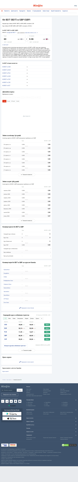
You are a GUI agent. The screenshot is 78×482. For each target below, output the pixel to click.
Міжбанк (28, 392)
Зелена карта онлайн (31, 437)
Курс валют (28, 389)
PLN (5, 332)
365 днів (13, 101)
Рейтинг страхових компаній (66, 437)
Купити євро (46, 414)
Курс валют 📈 (9, 379)
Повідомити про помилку (9, 394)
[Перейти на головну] (39, 5)
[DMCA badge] (69, 445)
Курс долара (46, 389)
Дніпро (32, 318)
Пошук (19, 390)
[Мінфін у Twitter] (11, 401)
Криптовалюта (56, 11)
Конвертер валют (30, 394)
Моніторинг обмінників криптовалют (34, 395)
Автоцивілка (29, 439)
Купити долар (29, 414)
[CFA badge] (20, 445)
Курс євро (62, 389)
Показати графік (27, 350)
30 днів (8, 101)
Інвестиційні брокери (64, 390)
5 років (17, 101)
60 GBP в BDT (5, 44)
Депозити (14, 11)
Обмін (47, 324)
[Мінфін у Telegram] (7, 401)
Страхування (36, 11)
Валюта (6, 11)
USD (5, 324)
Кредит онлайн (46, 394)
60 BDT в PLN (6, 73)
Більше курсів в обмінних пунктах (15, 345)
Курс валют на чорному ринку (66, 412)
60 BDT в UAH (6, 76)
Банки (29, 11)
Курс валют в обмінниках (48, 412)
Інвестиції (46, 11)
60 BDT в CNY (6, 79)
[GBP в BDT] (26, 39)
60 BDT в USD (6, 66)
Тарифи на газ (63, 392)
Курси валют (5, 371)
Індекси (65, 11)
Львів (14, 318)
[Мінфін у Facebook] (2, 401)
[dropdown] (41, 318)
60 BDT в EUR (6, 70)
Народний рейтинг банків (65, 394)
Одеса (37, 318)
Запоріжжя (20, 318)
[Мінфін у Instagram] (15, 401)
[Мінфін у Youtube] (19, 401)
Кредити (22, 11)
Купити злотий (63, 414)
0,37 (49, 197)
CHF (5, 339)
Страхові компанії (64, 439)
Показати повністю (27, 174)
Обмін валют (29, 412)
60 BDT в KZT (6, 85)
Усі (5, 318)
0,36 (49, 144)
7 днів (4, 101)
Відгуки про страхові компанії (49, 437)
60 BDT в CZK (6, 82)
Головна (4, 379)
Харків (26, 318)
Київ (9, 318)
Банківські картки (47, 390)
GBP (5, 335)
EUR (5, 328)
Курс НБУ (28, 390)
